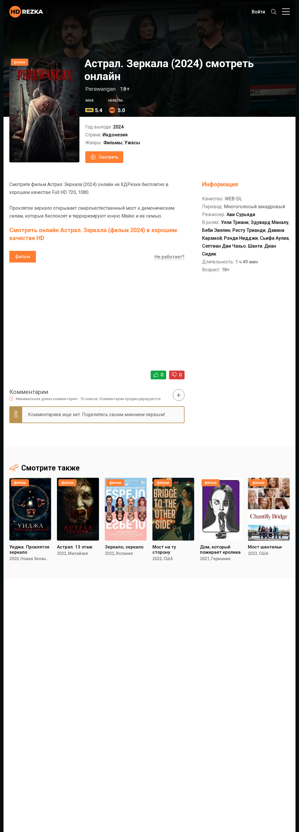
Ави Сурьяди (241, 214)
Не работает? (169, 257)
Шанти (255, 246)
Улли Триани (234, 222)
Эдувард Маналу (269, 222)
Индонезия (115, 135)
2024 (118, 127)
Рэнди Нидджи (241, 238)
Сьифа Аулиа (274, 238)
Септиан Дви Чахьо (224, 246)
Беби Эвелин (216, 230)
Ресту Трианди (248, 230)
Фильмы (112, 142)
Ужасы (132, 142)
